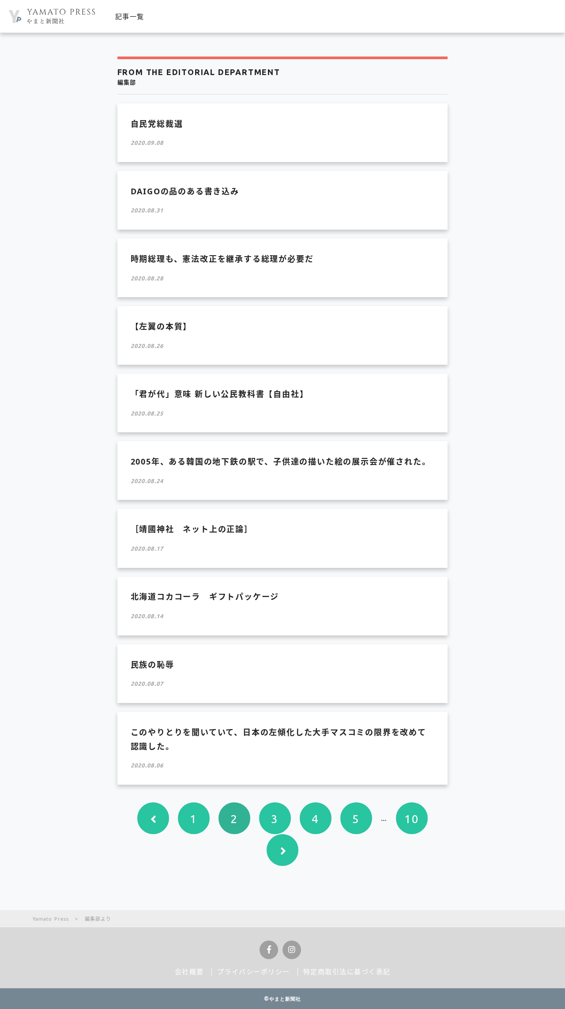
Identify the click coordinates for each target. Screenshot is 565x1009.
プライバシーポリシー (253, 971)
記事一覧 (129, 16)
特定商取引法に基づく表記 (347, 971)
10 (412, 818)
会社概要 (189, 971)
